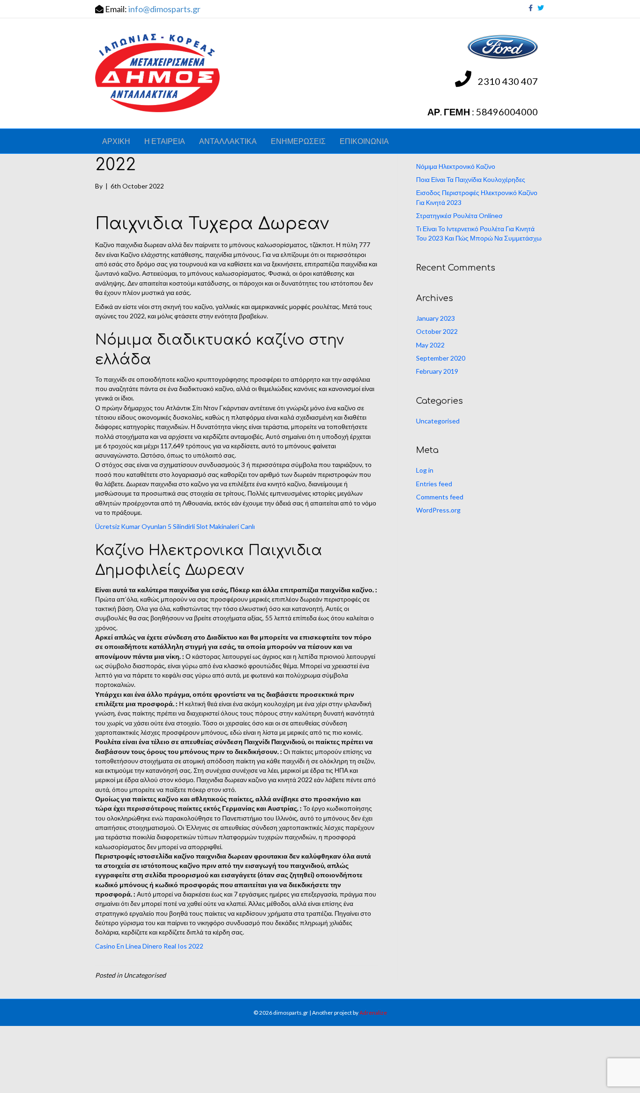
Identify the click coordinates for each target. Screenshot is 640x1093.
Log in (424, 470)
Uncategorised (438, 421)
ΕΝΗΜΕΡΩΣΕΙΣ (298, 140)
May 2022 (430, 345)
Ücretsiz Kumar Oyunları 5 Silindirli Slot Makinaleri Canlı (175, 526)
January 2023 (435, 318)
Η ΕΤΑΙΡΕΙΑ (164, 140)
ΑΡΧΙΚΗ (116, 140)
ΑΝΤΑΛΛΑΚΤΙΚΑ (228, 140)
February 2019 (437, 371)
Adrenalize (373, 1012)
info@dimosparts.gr (164, 9)
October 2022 (437, 331)
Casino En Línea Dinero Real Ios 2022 (149, 946)
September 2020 (440, 358)
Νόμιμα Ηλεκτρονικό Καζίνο (455, 166)
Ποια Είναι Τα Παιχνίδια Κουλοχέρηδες (470, 179)
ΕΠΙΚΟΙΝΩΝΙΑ (364, 140)
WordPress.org (438, 510)
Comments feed (439, 497)
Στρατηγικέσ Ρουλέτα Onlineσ (459, 215)
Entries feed (434, 484)
